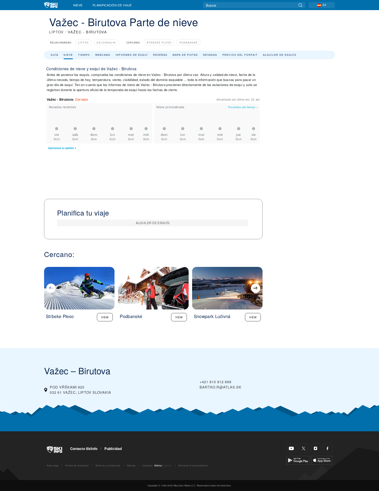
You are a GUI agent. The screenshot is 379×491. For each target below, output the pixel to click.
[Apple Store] (321, 459)
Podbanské (188, 42)
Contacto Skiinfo (84, 448)
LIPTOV (56, 31)
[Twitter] (303, 448)
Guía (54, 54)
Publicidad (113, 448)
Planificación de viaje (112, 5)
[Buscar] (300, 5)
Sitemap (131, 465)
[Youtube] (291, 448)
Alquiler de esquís (279, 54)
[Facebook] (327, 448)
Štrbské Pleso (159, 42)
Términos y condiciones (107, 465)
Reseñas (160, 54)
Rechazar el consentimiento (193, 465)
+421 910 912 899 (215, 381)
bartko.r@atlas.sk (220, 387)
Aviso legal (53, 465)
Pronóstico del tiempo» (243, 107)
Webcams (102, 54)
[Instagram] (315, 448)
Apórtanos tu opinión (61, 148)
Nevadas (210, 54)
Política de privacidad (76, 465)
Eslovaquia (106, 42)
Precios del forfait (240, 54)
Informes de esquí (132, 54)
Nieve (78, 5)
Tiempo (84, 54)
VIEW (105, 317)
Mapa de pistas (185, 54)
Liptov (83, 42)
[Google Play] (298, 459)
